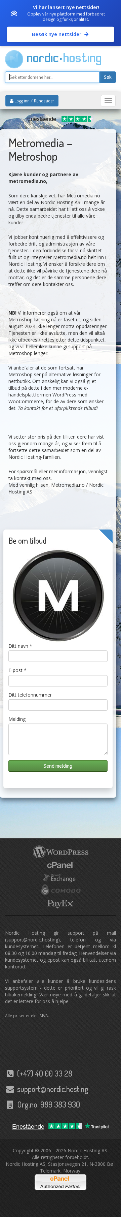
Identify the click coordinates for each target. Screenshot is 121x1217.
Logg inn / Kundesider (33, 100)
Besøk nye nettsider (56, 34)
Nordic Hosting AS (87, 1150)
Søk (108, 77)
